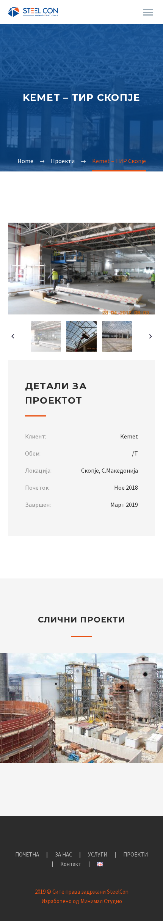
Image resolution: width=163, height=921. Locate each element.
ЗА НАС (63, 855)
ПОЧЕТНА (27, 855)
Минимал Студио (101, 901)
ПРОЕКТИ (135, 855)
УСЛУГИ (97, 855)
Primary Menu (148, 12)
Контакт (70, 864)
